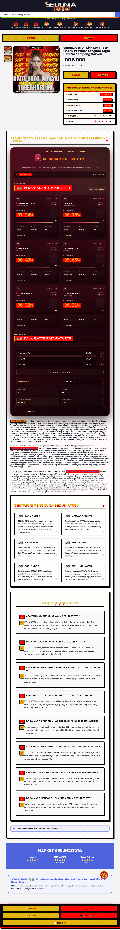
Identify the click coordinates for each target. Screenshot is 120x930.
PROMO (32, 909)
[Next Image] (58, 70)
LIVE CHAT (61, 922)
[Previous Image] (15, 70)
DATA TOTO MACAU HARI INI (24, 448)
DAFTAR (89, 38)
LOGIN (31, 38)
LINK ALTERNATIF (90, 915)
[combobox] (57, 14)
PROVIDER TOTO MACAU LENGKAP (82, 471)
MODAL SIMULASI (24, 381)
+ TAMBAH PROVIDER (60, 372)
